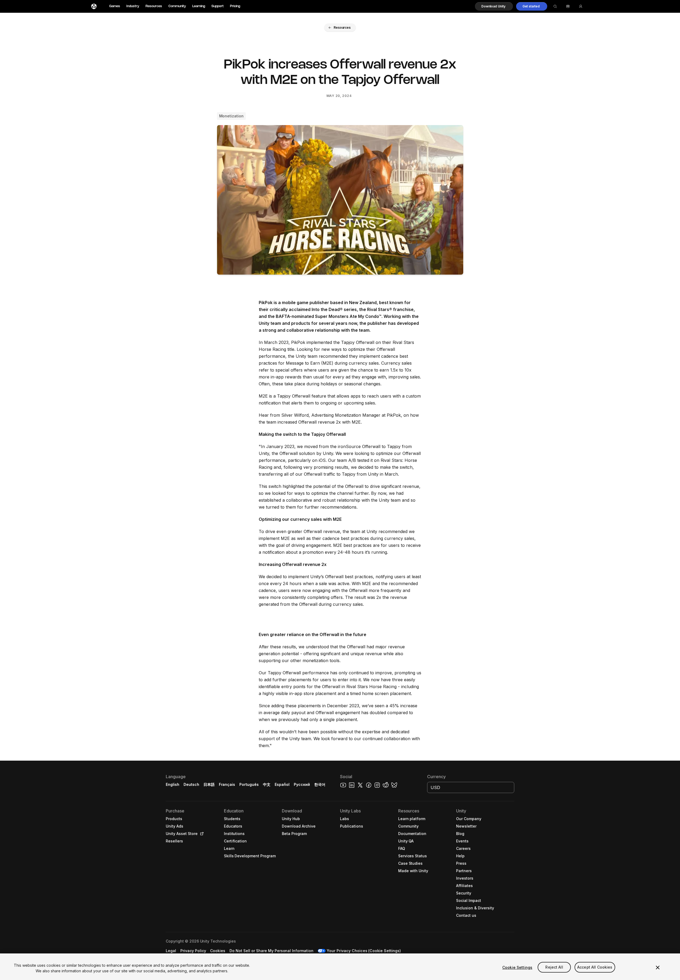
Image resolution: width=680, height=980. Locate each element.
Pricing (235, 6)
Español (282, 784)
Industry (132, 6)
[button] (494, 6)
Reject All (554, 967)
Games (114, 6)
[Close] (657, 967)
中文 (266, 784)
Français (227, 784)
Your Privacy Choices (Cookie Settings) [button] (364, 950)
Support (217, 6)
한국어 (319, 784)
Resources (154, 6)
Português (249, 784)
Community (177, 6)
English (172, 784)
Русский (302, 784)
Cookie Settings (517, 967)
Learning (198, 6)
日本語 (209, 784)
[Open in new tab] (201, 834)
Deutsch (191, 784)
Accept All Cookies (595, 967)
